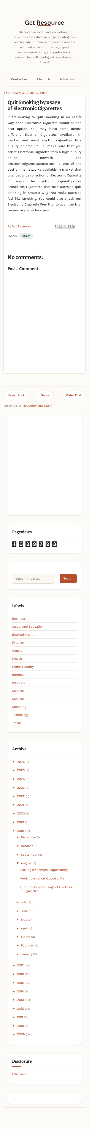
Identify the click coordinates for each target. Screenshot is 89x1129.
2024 (21, 779)
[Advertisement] (44, 465)
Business (19, 618)
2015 (21, 983)
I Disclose (19, 1074)
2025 (21, 770)
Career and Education (28, 626)
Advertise (67, 79)
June (25, 911)
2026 (21, 762)
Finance (18, 642)
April (25, 928)
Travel (16, 723)
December (29, 837)
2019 (21, 822)
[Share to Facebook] (69, 226)
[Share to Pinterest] (73, 226)
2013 (21, 1000)
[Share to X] (65, 226)
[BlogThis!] (61, 226)
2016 (21, 974)
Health (26, 235)
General (17, 651)
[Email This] (57, 226)
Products (18, 683)
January (27, 954)
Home (45, 395)
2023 (21, 788)
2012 (21, 1008)
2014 (21, 991)
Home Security (23, 667)
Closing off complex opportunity (44, 870)
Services (18, 699)
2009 (21, 1034)
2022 (21, 796)
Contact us (19, 79)
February (28, 945)
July (24, 902)
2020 (21, 813)
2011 (20, 1017)
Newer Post (16, 395)
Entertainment (23, 634)
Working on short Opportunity (42, 878)
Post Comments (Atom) (38, 406)
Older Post (73, 395)
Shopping (19, 707)
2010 (21, 1026)
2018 (21, 831)
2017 (20, 965)
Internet (18, 675)
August (26, 863)
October (27, 846)
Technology (20, 715)
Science (18, 691)
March (26, 937)
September (29, 855)
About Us (44, 79)
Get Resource (44, 22)
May (24, 920)
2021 (21, 805)
